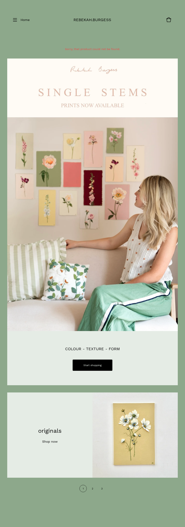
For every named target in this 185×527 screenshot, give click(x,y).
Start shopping (92, 365)
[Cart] (168, 21)
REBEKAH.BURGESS (92, 20)
